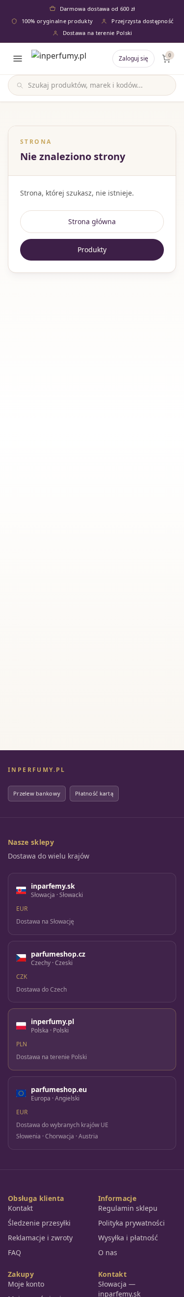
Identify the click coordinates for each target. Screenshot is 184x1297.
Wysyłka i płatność (128, 1237)
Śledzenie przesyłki (39, 1223)
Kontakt (20, 1208)
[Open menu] (17, 58)
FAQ (14, 1252)
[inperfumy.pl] (58, 58)
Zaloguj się (133, 58)
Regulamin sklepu (128, 1208)
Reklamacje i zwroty (40, 1237)
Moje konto (26, 1284)
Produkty (92, 249)
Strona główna (92, 221)
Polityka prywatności (131, 1223)
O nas (107, 1252)
